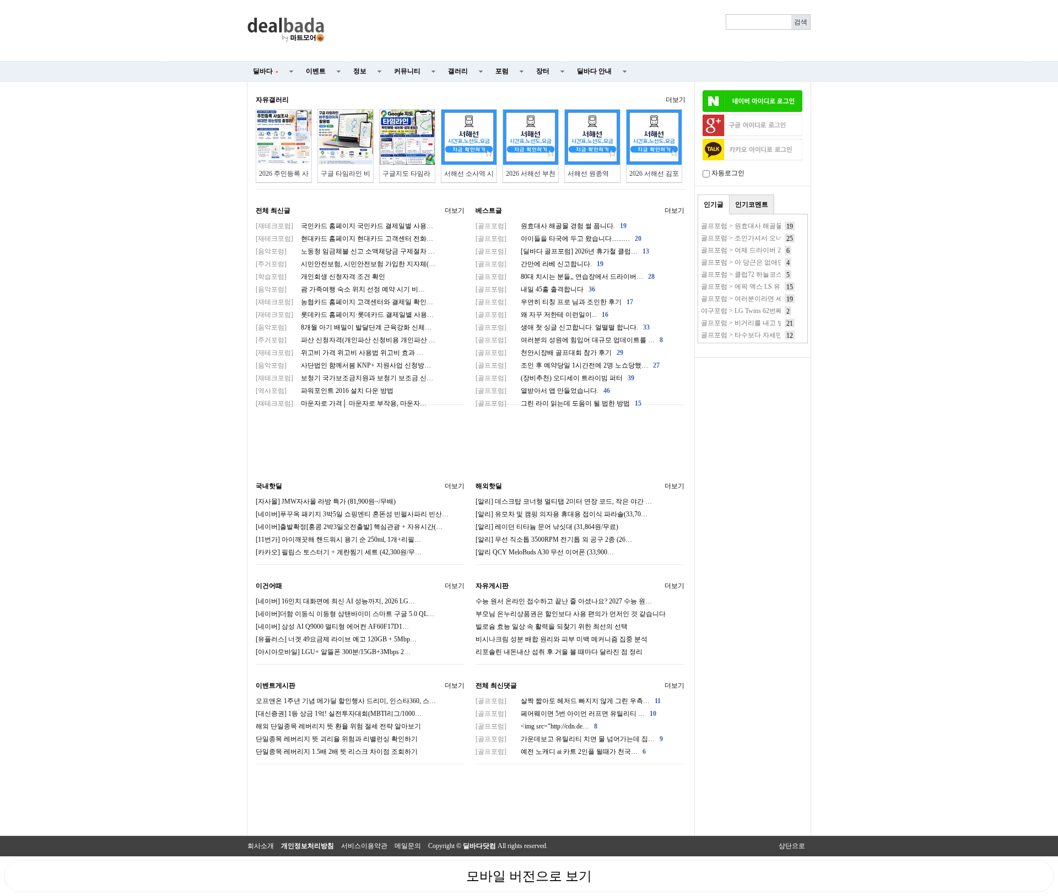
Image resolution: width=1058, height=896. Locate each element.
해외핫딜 (489, 486)
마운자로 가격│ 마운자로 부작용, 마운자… (341, 403)
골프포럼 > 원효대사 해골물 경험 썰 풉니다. (765, 226)
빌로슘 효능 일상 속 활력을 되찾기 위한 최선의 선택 (552, 626)
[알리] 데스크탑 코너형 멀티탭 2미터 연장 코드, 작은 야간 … (564, 501)
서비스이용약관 (364, 846)
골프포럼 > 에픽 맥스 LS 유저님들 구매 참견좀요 (772, 286)
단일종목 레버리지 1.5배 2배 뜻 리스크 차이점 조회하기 (337, 751)
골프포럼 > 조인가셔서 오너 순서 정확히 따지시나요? (778, 238)
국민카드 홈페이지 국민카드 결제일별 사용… (344, 226)
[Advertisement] (574, 30)
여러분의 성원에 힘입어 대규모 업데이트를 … (569, 340)
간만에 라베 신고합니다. (539, 264)
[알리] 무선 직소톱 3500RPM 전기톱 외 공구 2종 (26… (554, 539)
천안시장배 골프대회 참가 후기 (549, 353)
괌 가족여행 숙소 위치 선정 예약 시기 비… (340, 289)
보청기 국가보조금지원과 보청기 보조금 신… (344, 378)
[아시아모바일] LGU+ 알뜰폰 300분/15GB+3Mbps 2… (333, 652)
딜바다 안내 (594, 71)
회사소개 (260, 846)
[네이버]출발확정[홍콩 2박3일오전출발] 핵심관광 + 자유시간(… (349, 527)
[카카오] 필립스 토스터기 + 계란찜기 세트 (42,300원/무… (339, 552)
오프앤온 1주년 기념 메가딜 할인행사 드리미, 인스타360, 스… (346, 701)
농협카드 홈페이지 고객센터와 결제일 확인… (344, 302)
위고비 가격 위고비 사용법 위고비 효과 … (339, 353)
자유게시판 (492, 586)
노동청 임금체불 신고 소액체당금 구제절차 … (345, 251)
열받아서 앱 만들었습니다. (543, 391)
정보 (359, 71)
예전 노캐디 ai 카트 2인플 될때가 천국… (561, 751)
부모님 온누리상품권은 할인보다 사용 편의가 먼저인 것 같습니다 (571, 614)
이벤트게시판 (275, 685)
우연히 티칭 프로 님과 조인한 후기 (554, 302)
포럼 (502, 71)
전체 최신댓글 (496, 685)
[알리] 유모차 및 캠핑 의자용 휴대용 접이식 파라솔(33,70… (561, 514)
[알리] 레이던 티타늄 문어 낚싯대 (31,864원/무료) (547, 527)
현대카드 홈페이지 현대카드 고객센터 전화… (344, 238)
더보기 (675, 100)
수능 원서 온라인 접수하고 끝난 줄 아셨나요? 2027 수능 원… (564, 601)
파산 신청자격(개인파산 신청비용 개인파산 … (345, 340)
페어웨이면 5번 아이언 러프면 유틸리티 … (566, 713)
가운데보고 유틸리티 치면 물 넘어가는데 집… (569, 739)
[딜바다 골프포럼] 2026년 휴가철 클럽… (562, 251)
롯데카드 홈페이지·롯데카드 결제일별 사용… (345, 315)
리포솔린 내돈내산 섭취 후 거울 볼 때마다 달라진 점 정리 (559, 652)
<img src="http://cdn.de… (536, 726)
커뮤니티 (407, 71)
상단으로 (792, 846)
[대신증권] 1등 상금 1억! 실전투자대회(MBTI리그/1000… (339, 713)
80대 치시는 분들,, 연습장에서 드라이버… (565, 276)
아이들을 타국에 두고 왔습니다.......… (558, 238)
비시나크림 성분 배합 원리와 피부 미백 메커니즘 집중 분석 (561, 639)
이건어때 (269, 586)
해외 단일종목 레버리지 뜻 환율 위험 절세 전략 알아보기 (338, 726)
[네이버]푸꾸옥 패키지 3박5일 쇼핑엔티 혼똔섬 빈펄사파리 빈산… (352, 514)
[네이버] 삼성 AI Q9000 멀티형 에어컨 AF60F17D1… (332, 626)
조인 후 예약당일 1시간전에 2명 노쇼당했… (568, 365)
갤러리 (458, 71)
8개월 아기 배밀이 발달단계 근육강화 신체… (343, 327)
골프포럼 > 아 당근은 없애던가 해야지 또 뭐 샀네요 (775, 262)
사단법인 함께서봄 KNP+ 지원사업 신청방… (343, 365)
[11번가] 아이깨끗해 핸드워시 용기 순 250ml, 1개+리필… (338, 539)
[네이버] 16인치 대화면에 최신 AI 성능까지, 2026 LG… (335, 601)
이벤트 (316, 71)
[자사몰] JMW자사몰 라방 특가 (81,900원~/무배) (326, 501)
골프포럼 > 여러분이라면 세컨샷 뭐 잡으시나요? (771, 299)
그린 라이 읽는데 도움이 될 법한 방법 (558, 403)
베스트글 (489, 210)
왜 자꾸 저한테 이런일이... (542, 315)
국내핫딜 (269, 486)
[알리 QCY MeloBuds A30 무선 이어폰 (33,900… (545, 552)
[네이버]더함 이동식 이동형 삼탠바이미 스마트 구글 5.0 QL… (345, 614)
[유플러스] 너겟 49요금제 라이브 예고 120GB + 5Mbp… (336, 639)
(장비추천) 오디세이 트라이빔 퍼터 (555, 378)
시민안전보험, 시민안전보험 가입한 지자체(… (345, 264)
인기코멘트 (751, 204)
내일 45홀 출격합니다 (535, 289)
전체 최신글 (273, 210)
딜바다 (265, 71)
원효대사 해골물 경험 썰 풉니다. (551, 226)
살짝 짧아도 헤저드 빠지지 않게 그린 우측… (568, 701)
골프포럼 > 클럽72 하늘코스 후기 (749, 274)
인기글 (714, 204)
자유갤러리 (272, 100)
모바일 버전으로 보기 (529, 876)
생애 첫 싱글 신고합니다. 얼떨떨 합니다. (563, 327)
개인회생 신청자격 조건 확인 (320, 276)
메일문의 (408, 846)
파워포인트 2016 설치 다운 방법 (324, 391)
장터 (542, 71)
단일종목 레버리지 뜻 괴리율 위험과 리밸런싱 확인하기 (337, 739)
